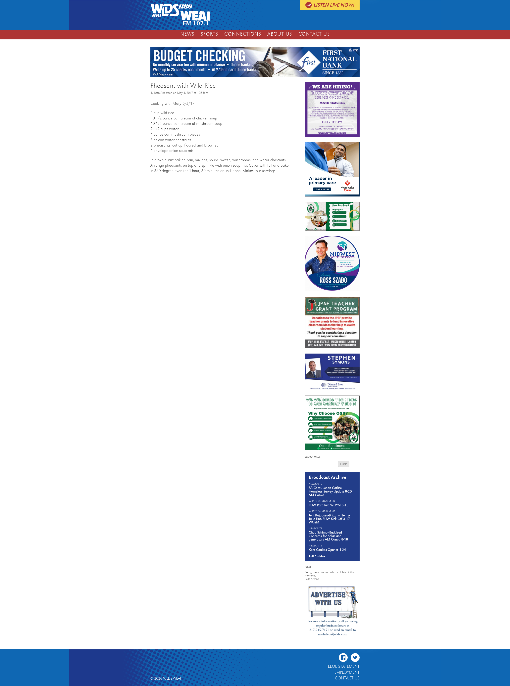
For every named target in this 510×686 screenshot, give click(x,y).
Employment (347, 672)
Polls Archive (312, 579)
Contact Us (314, 34)
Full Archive (317, 556)
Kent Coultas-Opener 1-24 (327, 550)
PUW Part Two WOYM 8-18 (328, 505)
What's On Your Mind (322, 501)
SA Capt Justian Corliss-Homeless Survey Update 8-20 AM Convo (330, 491)
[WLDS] (180, 24)
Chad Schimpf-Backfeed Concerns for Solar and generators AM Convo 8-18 (328, 536)
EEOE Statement (344, 666)
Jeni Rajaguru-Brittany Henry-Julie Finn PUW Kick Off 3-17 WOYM (329, 519)
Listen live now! (333, 5)
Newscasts (315, 484)
